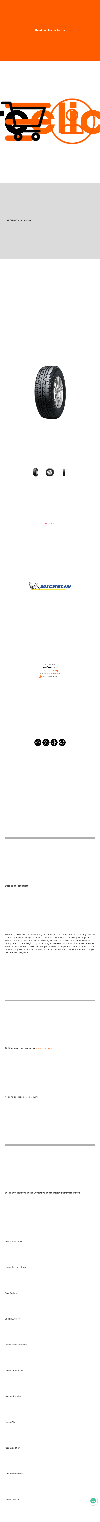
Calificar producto (44, 1048)
